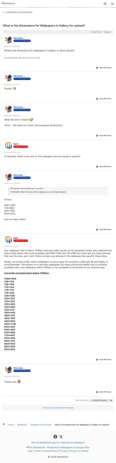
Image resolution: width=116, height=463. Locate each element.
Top (111, 400)
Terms (37, 451)
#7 (111, 366)
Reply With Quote (105, 68)
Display (107, 32)
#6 (111, 236)
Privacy (63, 451)
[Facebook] (55, 436)
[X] (61, 436)
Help (30, 451)
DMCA (85, 451)
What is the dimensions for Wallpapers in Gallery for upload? (44, 25)
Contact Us (74, 451)
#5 (111, 173)
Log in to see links (37, 188)
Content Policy (49, 451)
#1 (111, 36)
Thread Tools (96, 32)
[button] (105, 3)
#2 (111, 74)
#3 (111, 105)
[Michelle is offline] (8, 39)
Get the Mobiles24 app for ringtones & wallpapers (58, 442)
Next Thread (66, 408)
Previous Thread (51, 408)
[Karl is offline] (8, 145)
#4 (111, 142)
